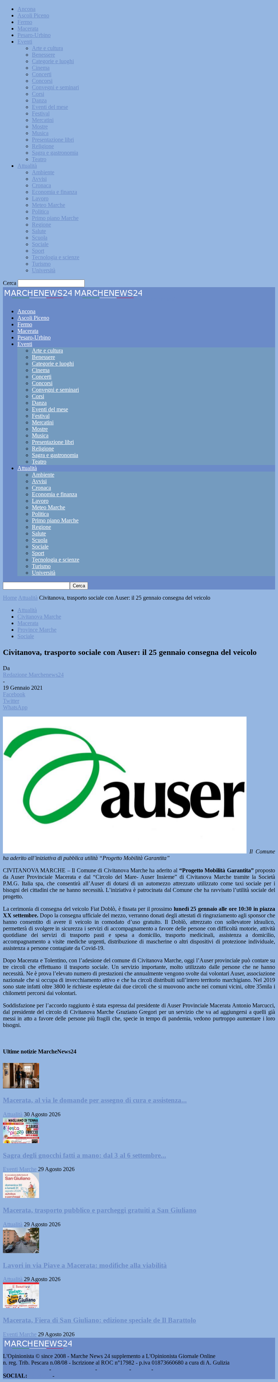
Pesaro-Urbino (34, 35)
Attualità (27, 166)
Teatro (39, 159)
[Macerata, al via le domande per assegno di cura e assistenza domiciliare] (21, 1086)
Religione (43, 146)
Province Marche (36, 630)
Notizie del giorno (73, 1369)
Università (43, 270)
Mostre (40, 126)
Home (10, 598)
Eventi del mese (50, 107)
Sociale (40, 244)
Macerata (27, 28)
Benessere (43, 55)
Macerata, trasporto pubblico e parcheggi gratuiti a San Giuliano (100, 1210)
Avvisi (39, 179)
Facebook (40, 1376)
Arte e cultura (47, 48)
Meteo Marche (48, 205)
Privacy (141, 1369)
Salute (39, 231)
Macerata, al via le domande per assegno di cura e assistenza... (95, 1100)
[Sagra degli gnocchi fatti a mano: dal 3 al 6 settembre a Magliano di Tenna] (21, 1141)
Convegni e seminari (55, 87)
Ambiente (43, 172)
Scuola (39, 238)
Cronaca (41, 185)
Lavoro (40, 198)
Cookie (163, 1369)
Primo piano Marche (55, 218)
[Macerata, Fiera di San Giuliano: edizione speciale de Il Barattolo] (21, 1306)
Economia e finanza (54, 192)
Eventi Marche (20, 1169)
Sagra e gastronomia (55, 153)
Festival (41, 113)
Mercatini (43, 120)
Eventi (24, 41)
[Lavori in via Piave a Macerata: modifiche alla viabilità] (21, 1251)
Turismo (41, 264)
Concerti (41, 74)
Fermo (24, 22)
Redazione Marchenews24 (33, 675)
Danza (39, 100)
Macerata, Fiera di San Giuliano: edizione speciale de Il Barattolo (99, 1320)
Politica (40, 211)
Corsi (38, 94)
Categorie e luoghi (53, 61)
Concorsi (42, 81)
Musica (40, 133)
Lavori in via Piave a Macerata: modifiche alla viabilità (85, 1265)
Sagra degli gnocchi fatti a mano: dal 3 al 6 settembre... (84, 1155)
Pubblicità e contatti (25, 1369)
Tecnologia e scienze (55, 257)
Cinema (41, 68)
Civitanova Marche (39, 616)
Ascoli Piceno (33, 15)
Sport (38, 251)
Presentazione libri (53, 139)
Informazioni (113, 1369)
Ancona (26, 9)
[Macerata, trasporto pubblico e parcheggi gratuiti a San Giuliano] (21, 1196)
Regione (41, 224)
